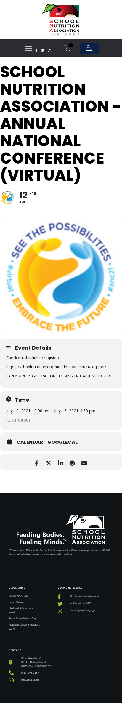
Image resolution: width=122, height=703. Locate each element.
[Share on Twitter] (48, 462)
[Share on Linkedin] (60, 462)
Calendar (30, 442)
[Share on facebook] (36, 462)
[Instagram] (49, 50)
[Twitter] (43, 50)
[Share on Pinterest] (72, 462)
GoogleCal (62, 442)
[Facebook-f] (36, 50)
